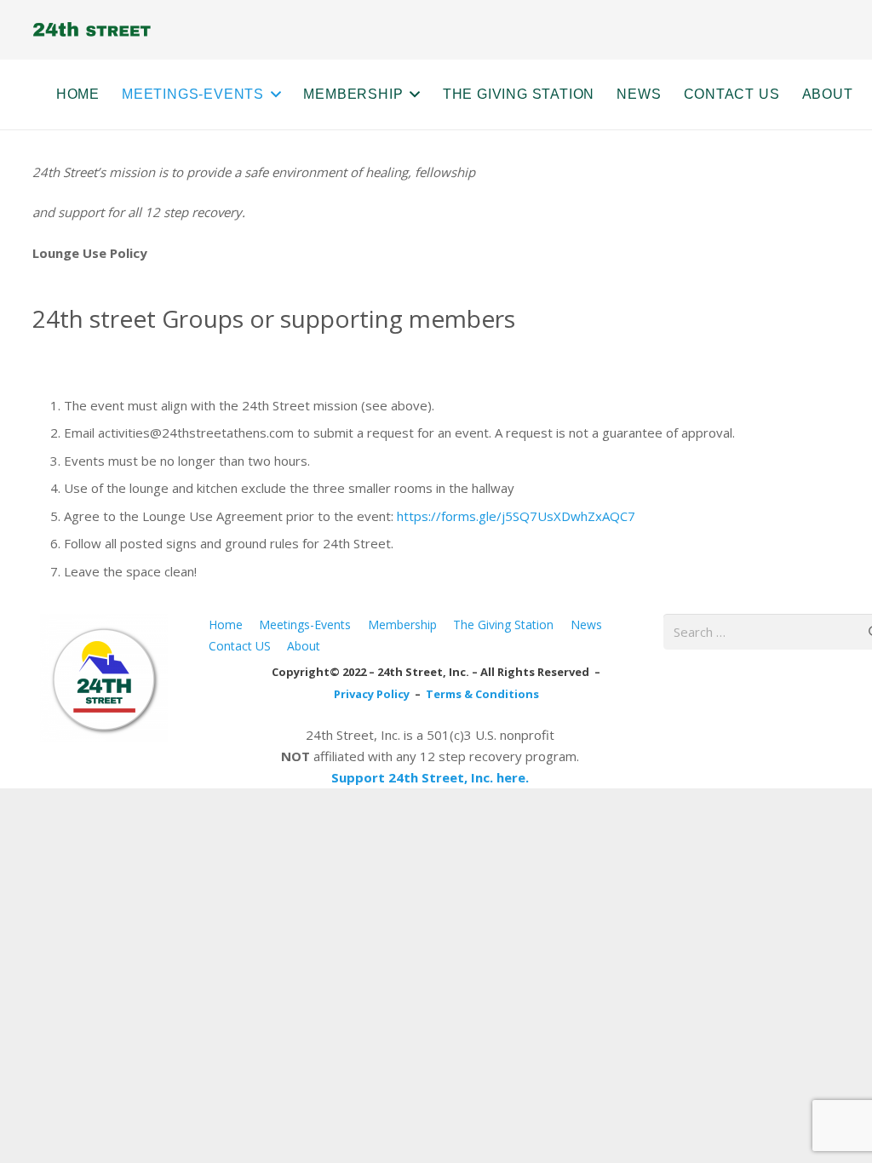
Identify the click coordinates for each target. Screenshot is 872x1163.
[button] (272, 94)
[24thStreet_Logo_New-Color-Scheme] (104, 678)
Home (226, 624)
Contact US (240, 646)
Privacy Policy (373, 694)
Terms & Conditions (482, 694)
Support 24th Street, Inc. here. (430, 777)
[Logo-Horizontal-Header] (91, 30)
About (303, 646)
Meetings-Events (305, 624)
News (586, 624)
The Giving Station (503, 624)
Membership (402, 624)
